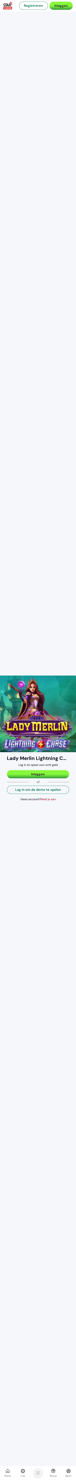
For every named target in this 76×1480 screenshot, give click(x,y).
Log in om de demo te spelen (38, 790)
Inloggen (61, 5)
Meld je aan (48, 799)
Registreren (33, 5)
